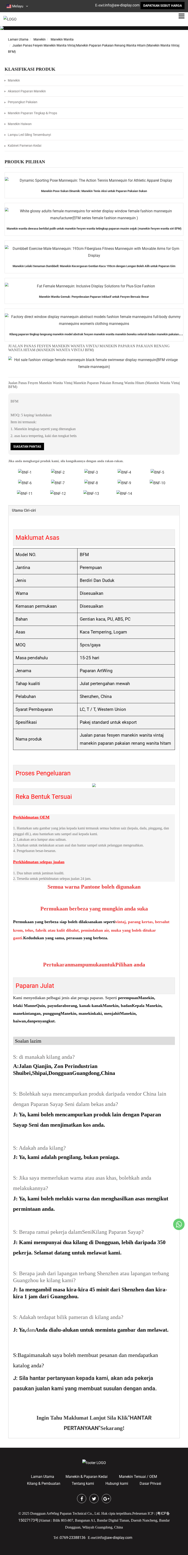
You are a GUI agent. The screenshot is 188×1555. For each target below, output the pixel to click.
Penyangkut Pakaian (22, 102)
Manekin (39, 39)
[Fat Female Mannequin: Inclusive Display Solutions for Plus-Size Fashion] (94, 286)
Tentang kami (83, 1483)
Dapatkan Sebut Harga (162, 5)
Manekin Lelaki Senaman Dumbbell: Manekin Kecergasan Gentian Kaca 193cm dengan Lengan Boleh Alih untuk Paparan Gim (94, 266)
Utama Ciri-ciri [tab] (24, 510)
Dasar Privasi (150, 1483)
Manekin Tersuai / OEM (138, 1476)
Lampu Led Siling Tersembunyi (29, 135)
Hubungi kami (116, 1483)
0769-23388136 (73, 1537)
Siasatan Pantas (27, 446)
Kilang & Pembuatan (43, 1483)
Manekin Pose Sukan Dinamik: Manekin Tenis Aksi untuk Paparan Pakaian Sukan (94, 191)
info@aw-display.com (122, 5)
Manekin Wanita (62, 39)
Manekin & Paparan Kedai (87, 1476)
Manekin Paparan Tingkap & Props (32, 113)
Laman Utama (18, 39)
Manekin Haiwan (20, 124)
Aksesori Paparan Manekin (27, 91)
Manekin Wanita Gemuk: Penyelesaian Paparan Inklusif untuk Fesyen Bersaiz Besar (94, 296)
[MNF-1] (157, 483)
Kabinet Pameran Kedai (24, 145)
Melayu (17, 6)
